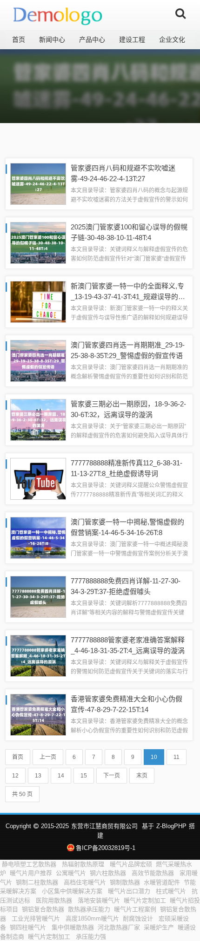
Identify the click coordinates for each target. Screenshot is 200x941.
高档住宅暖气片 (85, 882)
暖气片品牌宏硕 (131, 864)
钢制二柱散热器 (38, 882)
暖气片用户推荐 (31, 872)
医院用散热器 (55, 900)
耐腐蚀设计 (139, 918)
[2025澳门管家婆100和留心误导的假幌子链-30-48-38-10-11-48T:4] (38, 242)
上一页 (48, 757)
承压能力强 (92, 936)
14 (61, 775)
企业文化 (172, 39)
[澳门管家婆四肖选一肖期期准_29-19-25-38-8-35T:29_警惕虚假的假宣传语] (38, 360)
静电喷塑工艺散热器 (30, 864)
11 (176, 757)
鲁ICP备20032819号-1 (105, 847)
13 (38, 775)
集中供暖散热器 (73, 927)
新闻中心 (52, 39)
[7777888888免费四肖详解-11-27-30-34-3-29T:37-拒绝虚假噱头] (38, 596)
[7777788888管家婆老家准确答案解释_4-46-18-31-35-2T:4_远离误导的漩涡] (38, 655)
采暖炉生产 (159, 927)
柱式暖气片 (172, 891)
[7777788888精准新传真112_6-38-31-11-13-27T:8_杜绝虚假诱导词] (38, 478)
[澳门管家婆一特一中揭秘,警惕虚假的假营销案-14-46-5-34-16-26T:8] (38, 537)
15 (83, 775)
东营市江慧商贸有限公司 (104, 826)
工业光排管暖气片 (37, 918)
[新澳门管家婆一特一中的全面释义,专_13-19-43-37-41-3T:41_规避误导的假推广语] (38, 301)
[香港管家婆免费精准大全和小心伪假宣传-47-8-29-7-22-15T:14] (38, 714)
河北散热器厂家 (119, 927)
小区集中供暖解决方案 (73, 891)
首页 (18, 39)
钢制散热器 (125, 882)
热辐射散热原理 (84, 864)
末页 (141, 775)
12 (15, 775)
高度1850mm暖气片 (92, 918)
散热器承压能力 (89, 909)
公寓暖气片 (71, 872)
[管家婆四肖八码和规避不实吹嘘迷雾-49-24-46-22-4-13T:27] (38, 183)
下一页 (111, 775)
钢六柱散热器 (109, 872)
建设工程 (132, 39)
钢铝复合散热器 (43, 909)
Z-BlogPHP (171, 826)
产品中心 (92, 39)
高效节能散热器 (154, 872)
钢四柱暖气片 (29, 927)
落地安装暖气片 (99, 900)
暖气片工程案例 (135, 909)
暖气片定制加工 (145, 900)
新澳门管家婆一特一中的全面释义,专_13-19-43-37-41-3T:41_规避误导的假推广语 (128, 296)
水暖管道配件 (162, 882)
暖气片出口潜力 (130, 891)
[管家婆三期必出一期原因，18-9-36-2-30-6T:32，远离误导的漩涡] (38, 419)
